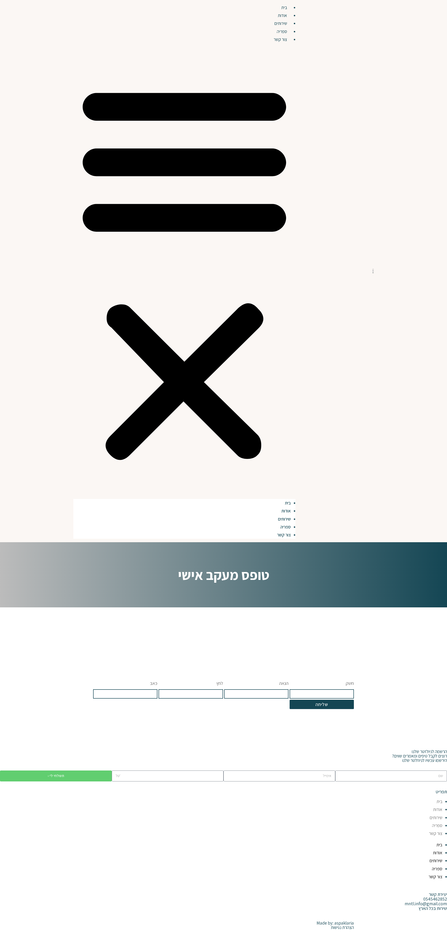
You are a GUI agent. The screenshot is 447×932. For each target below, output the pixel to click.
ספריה (282, 31)
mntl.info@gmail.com (426, 904)
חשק (350, 683)
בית (284, 7)
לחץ (219, 683)
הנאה (283, 683)
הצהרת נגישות (342, 927)
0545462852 (435, 899)
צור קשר (280, 39)
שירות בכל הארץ (433, 908)
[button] (184, 271)
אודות (282, 15)
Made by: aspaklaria (335, 923)
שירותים (280, 23)
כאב (153, 683)
